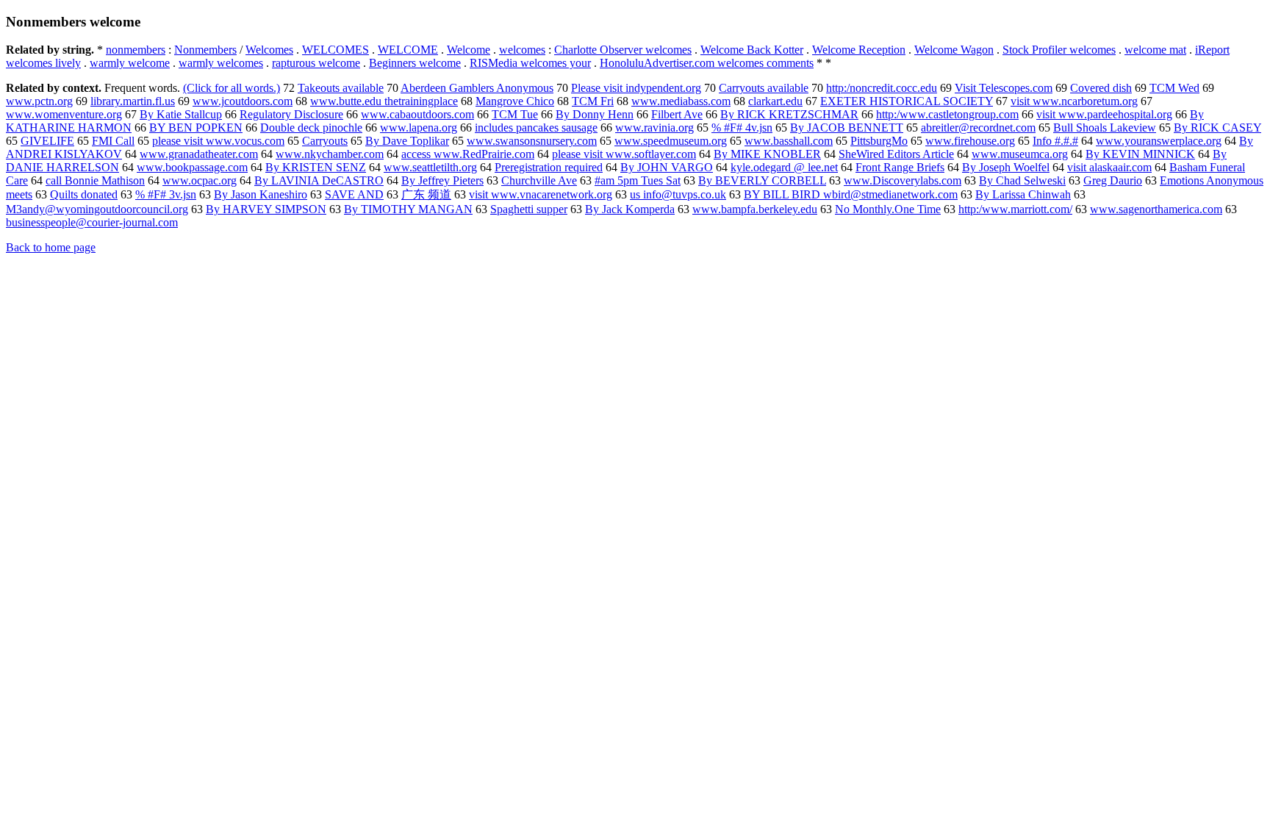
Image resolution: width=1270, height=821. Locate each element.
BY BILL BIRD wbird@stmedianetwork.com (851, 194)
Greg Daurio (1112, 180)
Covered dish (1101, 88)
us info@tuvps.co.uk (678, 194)
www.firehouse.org (970, 141)
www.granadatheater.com (199, 154)
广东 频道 (426, 194)
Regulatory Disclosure (291, 114)
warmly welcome (130, 63)
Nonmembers (205, 49)
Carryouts (325, 141)
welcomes (522, 49)
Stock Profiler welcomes (1059, 49)
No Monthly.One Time (888, 209)
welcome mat (1155, 49)
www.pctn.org (39, 101)
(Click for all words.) (231, 88)
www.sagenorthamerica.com (1156, 209)
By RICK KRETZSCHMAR (789, 114)
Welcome (468, 49)
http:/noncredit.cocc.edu (881, 88)
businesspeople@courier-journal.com (92, 222)
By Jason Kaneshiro (260, 194)
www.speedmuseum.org (670, 141)
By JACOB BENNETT (846, 127)
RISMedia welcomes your (530, 63)
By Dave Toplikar (407, 141)
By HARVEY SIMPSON (266, 209)
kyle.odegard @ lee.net (784, 167)
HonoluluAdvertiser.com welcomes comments (707, 63)
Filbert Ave (677, 114)
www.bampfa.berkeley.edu (754, 209)
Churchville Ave (539, 180)
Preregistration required (549, 167)
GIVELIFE (47, 141)
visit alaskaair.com (1109, 167)
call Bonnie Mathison (95, 180)
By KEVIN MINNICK (1140, 154)
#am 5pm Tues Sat (638, 180)
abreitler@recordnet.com (978, 127)
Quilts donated (84, 194)
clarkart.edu (775, 101)
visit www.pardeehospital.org (1104, 114)
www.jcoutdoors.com (243, 101)
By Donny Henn (595, 114)
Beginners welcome (415, 63)
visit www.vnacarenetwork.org (540, 194)
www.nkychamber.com (330, 154)
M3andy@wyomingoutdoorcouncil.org (97, 209)
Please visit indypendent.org (636, 88)
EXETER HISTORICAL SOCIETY (906, 101)
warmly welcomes (221, 63)
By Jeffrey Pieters (442, 180)
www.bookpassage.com (192, 167)
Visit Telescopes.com (1003, 88)
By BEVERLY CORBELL (762, 180)
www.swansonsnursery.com (532, 141)
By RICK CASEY (1217, 127)
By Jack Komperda (630, 209)
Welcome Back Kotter (751, 49)
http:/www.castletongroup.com (947, 114)
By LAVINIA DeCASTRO (319, 180)
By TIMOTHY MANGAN (408, 209)
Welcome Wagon (954, 49)
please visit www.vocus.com (218, 141)
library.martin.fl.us (132, 101)
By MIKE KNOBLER (767, 154)
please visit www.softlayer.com (624, 154)
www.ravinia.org (654, 127)
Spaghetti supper (528, 209)
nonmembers (135, 49)
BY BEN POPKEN (196, 127)
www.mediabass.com (681, 101)
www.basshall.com (789, 141)
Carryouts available (763, 88)
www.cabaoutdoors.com (417, 114)
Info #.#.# (1055, 141)
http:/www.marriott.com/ (1015, 209)
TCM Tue (515, 114)
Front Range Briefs (899, 167)
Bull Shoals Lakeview (1104, 127)
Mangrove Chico (515, 101)
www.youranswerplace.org (1158, 141)
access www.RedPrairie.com (467, 154)
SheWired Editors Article (896, 154)
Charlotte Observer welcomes (623, 49)
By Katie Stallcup (181, 114)
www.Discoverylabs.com (902, 180)
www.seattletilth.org (430, 167)
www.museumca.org (1020, 154)
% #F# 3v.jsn (165, 194)
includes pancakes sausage (536, 127)
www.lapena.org (418, 127)
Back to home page (51, 247)
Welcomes (269, 49)
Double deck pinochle (311, 127)
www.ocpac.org (199, 180)
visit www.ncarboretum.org (1074, 101)
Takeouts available (341, 88)
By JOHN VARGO (666, 167)
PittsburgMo (879, 141)
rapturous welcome (316, 63)
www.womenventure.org (64, 114)
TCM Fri (593, 101)
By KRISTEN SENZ (315, 167)
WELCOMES (335, 49)
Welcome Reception (858, 49)
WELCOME (408, 49)
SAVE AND (354, 194)
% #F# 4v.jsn (741, 127)
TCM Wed (1174, 88)
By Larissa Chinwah (1023, 194)
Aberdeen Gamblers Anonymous (477, 88)
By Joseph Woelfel (1006, 167)
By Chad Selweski (1022, 180)
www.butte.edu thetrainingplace (384, 101)
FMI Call (113, 141)
